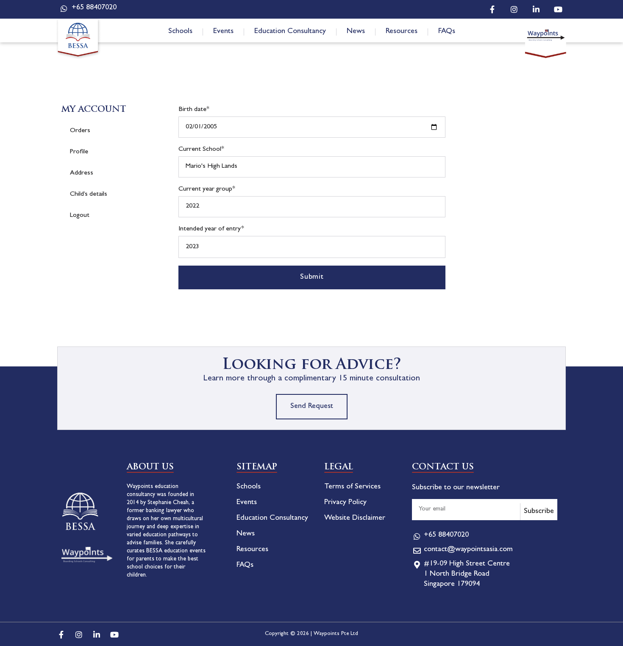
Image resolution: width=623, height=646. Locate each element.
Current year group (206, 189)
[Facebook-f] (492, 9)
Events (223, 32)
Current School (201, 149)
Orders (80, 131)
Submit (312, 277)
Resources (401, 32)
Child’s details (88, 194)
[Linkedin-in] (536, 9)
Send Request (311, 406)
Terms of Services (352, 487)
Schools (180, 32)
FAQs (446, 32)
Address (81, 173)
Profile (79, 152)
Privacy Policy (345, 503)
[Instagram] (514, 9)
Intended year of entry (211, 229)
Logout (79, 215)
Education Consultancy (290, 32)
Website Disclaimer (354, 518)
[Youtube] (558, 9)
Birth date (193, 109)
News (356, 32)
